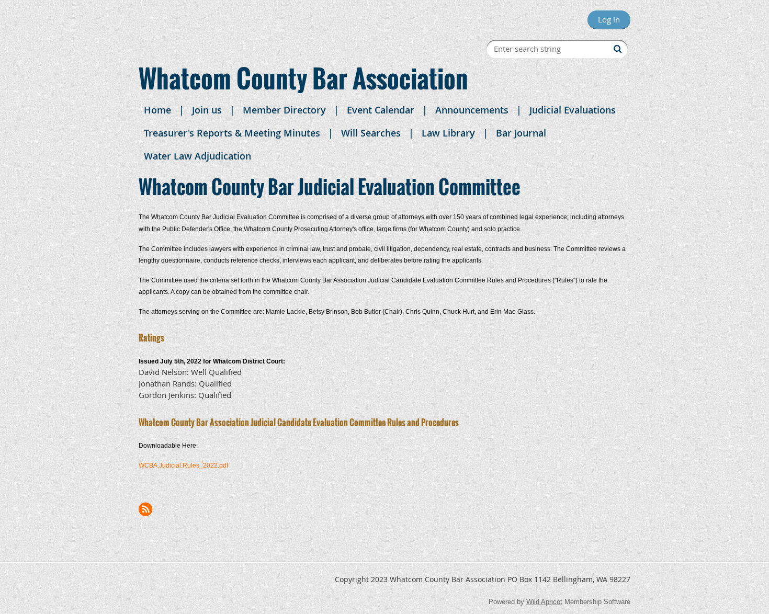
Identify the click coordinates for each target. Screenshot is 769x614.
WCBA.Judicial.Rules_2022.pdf (183, 465)
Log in (609, 19)
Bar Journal (521, 133)
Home (157, 110)
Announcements (471, 110)
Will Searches (371, 133)
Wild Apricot (544, 602)
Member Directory (284, 110)
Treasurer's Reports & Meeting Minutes (232, 133)
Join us (207, 110)
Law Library (448, 133)
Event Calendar (380, 110)
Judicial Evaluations (572, 110)
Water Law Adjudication (197, 156)
